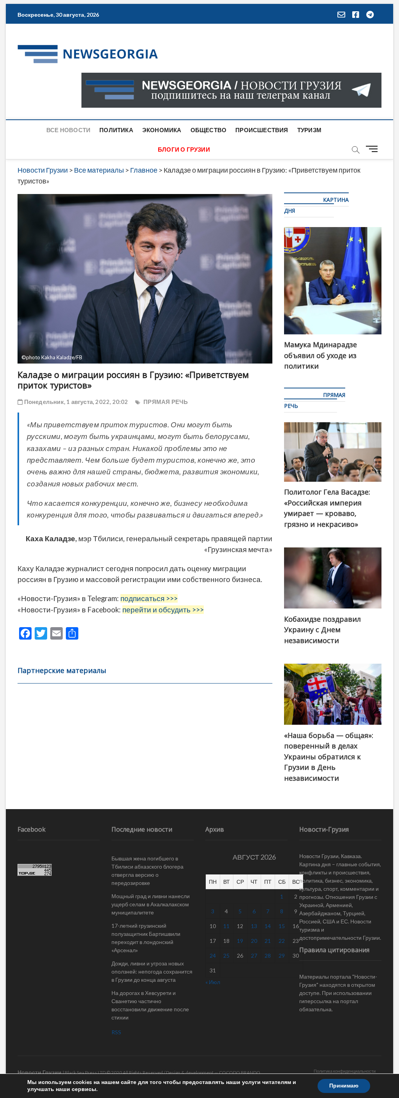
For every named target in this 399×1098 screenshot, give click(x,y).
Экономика (162, 129)
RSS (116, 1032)
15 (282, 926)
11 (226, 926)
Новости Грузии (40, 1072)
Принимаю (343, 1085)
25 (226, 955)
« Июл (212, 982)
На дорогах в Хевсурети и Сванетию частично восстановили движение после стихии (150, 1005)
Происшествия (261, 129)
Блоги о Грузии (184, 149)
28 (268, 955)
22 (282, 940)
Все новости (68, 129)
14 (268, 926)
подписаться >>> (149, 598)
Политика (116, 129)
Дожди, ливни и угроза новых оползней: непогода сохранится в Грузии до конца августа (151, 971)
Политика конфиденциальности (345, 1071)
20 (254, 940)
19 (240, 940)
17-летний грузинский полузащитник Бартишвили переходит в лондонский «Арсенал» (145, 937)
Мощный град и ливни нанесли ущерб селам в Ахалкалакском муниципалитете (150, 904)
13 (254, 926)
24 (213, 955)
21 (268, 940)
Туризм (309, 129)
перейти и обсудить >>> (163, 609)
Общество (209, 129)
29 (282, 955)
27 (254, 955)
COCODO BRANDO (239, 1072)
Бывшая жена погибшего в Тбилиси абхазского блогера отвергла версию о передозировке (147, 870)
